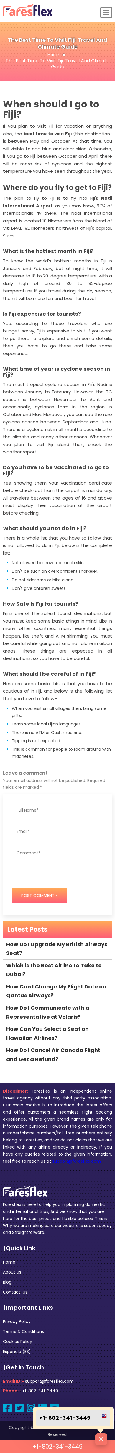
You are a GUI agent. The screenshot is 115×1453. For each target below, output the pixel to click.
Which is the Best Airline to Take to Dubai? (54, 970)
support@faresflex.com (76, 1161)
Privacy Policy (17, 1321)
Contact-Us (15, 1292)
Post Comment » (39, 895)
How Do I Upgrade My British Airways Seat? (56, 949)
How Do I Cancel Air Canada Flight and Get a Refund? (53, 1054)
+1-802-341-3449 (57, 1446)
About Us (12, 1272)
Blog (7, 1282)
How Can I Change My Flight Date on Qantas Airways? (56, 991)
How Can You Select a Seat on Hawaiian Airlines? (47, 1033)
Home (53, 54)
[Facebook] (7, 1408)
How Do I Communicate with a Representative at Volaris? (47, 1012)
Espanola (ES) (17, 1351)
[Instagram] (31, 1408)
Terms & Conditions (23, 1331)
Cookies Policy (17, 1341)
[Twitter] (19, 1408)
